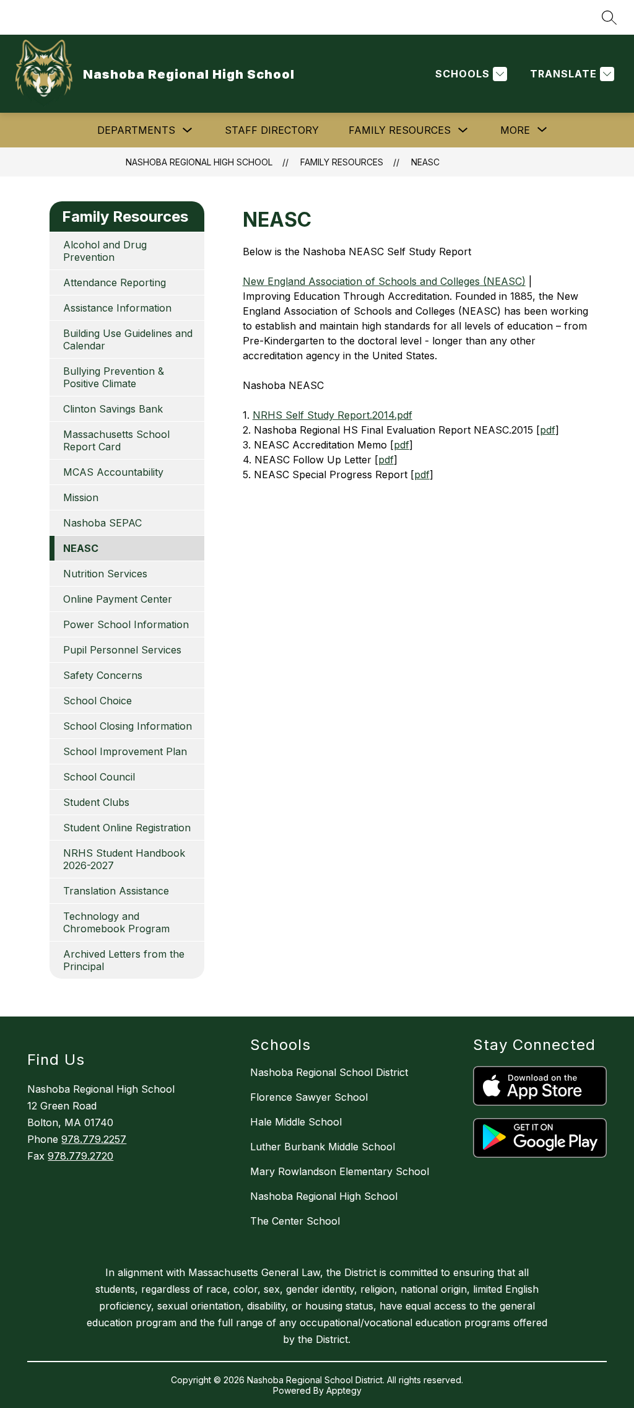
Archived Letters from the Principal (124, 960)
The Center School (295, 1221)
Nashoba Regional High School (199, 162)
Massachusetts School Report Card (116, 440)
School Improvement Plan (125, 751)
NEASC (425, 162)
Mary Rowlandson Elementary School (339, 1171)
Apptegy (344, 1390)
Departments (136, 130)
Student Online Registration (127, 827)
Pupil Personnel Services (122, 650)
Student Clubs (96, 802)
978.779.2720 (80, 1156)
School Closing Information (127, 726)
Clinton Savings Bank (113, 409)
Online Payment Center (117, 599)
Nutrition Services (105, 573)
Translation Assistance (116, 891)
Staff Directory (272, 130)
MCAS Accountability (113, 472)
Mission (80, 497)
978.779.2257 (93, 1139)
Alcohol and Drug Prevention (105, 250)
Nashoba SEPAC (102, 523)
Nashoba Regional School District (329, 1072)
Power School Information (126, 624)
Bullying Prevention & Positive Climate (113, 377)
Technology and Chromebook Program (116, 922)
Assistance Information (117, 308)
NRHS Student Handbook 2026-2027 (124, 859)
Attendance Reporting (114, 282)
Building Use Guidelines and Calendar (128, 339)
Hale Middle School (296, 1122)
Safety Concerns (102, 675)
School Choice (97, 700)
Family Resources (400, 130)
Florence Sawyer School (309, 1097)
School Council (99, 777)
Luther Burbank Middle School (322, 1146)
